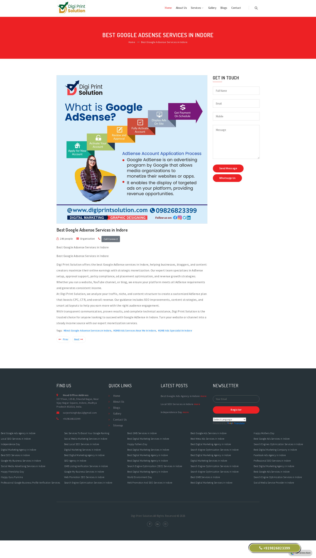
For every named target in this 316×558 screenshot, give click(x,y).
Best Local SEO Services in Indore (82, 444)
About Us (181, 8)
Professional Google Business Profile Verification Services (30, 482)
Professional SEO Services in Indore (272, 460)
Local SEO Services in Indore (16, 438)
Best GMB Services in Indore (142, 433)
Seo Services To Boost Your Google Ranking (86, 433)
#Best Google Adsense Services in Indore (87, 330)
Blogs (223, 8)
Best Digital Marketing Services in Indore (148, 438)
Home (168, 8)
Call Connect (111, 239)
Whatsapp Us (227, 178)
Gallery (212, 8)
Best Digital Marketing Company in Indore (275, 449)
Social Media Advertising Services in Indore (23, 466)
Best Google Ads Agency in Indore (18, 433)
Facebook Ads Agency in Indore (270, 455)
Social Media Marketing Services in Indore (86, 438)
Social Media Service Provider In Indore (274, 482)
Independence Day (10, 444)
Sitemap (118, 425)
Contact (236, 8)
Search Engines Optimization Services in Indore (278, 444)
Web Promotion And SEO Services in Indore (150, 482)
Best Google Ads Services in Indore (209, 433)
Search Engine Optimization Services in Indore (88, 482)
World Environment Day (139, 477)
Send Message (228, 168)
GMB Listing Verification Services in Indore (86, 466)
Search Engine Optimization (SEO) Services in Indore (154, 466)
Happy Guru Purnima (12, 477)
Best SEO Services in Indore (15, 455)
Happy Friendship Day (12, 471)
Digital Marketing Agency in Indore (19, 449)
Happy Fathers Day (137, 444)
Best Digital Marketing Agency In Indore (84, 455)
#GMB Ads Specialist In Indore (175, 330)
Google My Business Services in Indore (21, 460)
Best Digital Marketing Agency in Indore (147, 455)
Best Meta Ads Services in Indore (208, 438)
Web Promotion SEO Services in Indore (84, 477)
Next (76, 339)
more (203, 396)
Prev (65, 339)
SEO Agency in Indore (75, 460)
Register (236, 409)
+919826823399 (71, 418)
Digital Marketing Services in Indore (82, 449)
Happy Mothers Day (264, 433)
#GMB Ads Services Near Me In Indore (134, 330)
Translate (239, 423)
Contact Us (120, 419)
